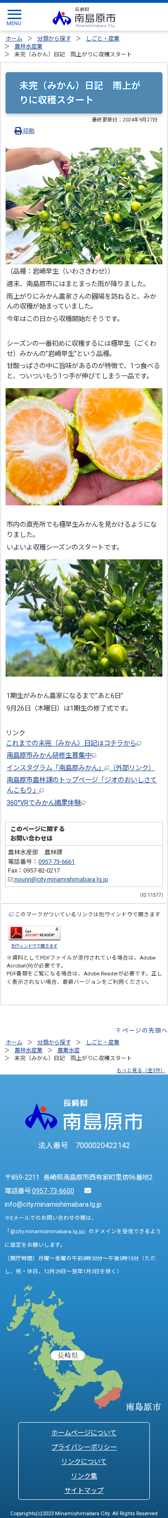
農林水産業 (28, 46)
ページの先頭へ (145, 1030)
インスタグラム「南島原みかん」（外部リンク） (81, 768)
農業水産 (68, 1050)
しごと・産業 (102, 38)
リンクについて (84, 1462)
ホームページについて (84, 1433)
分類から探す (54, 38)
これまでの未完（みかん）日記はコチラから (71, 743)
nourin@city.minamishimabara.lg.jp (60, 879)
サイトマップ (84, 1491)
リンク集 (84, 1476)
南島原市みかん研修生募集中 (49, 755)
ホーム (14, 38)
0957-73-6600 (53, 1191)
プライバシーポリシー (84, 1447)
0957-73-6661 (56, 861)
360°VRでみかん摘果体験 (44, 803)
